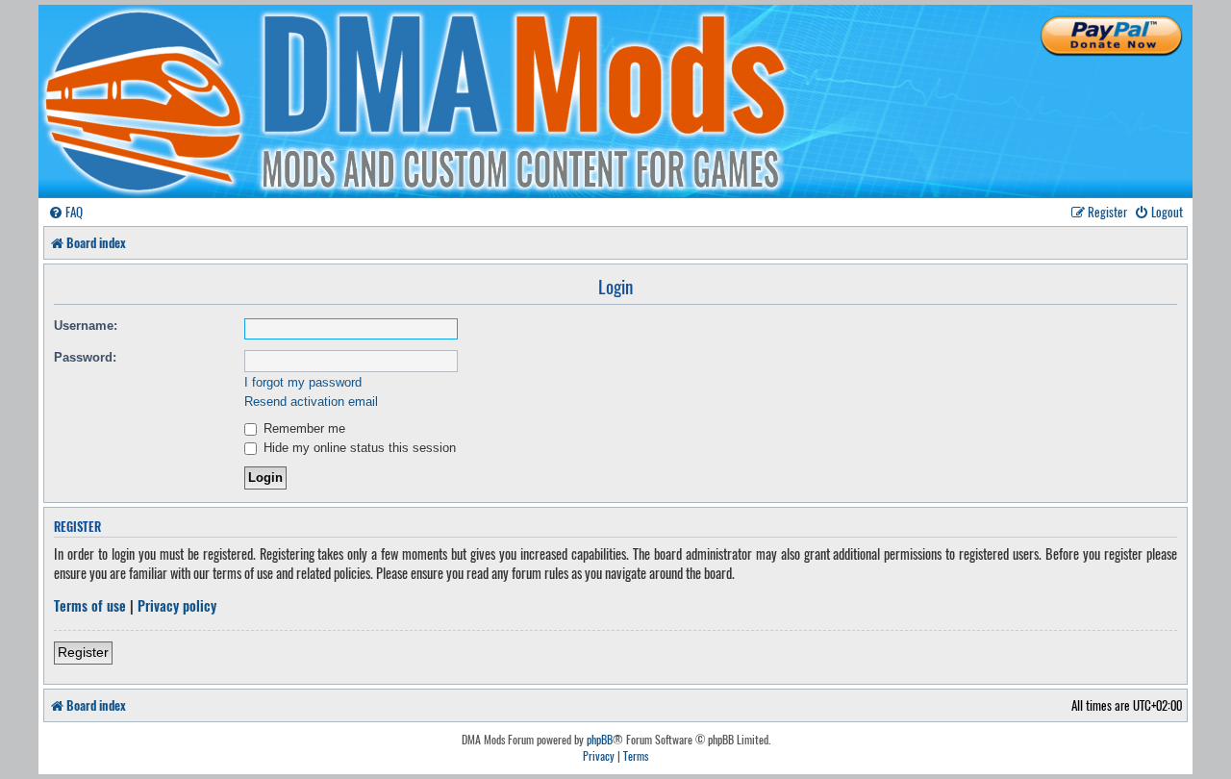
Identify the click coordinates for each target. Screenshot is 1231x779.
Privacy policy (177, 606)
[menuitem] (65, 212)
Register (83, 652)
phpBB (600, 739)
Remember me (302, 428)
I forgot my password (303, 382)
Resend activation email (311, 401)
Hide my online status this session (358, 447)
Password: (85, 357)
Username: (85, 325)
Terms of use (90, 606)
